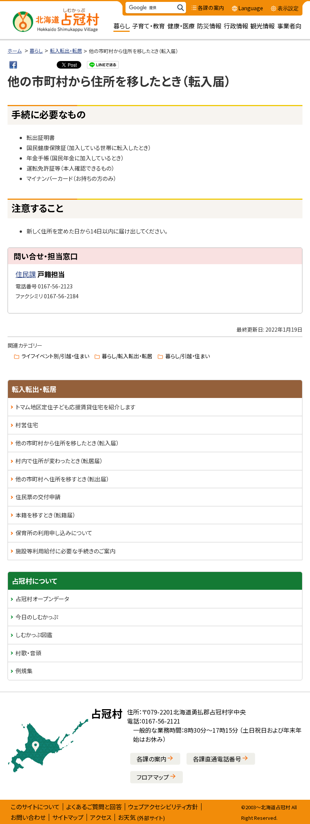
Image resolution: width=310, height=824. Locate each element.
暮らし (36, 50)
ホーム (15, 50)
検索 (180, 8)
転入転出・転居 (66, 50)
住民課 (26, 274)
